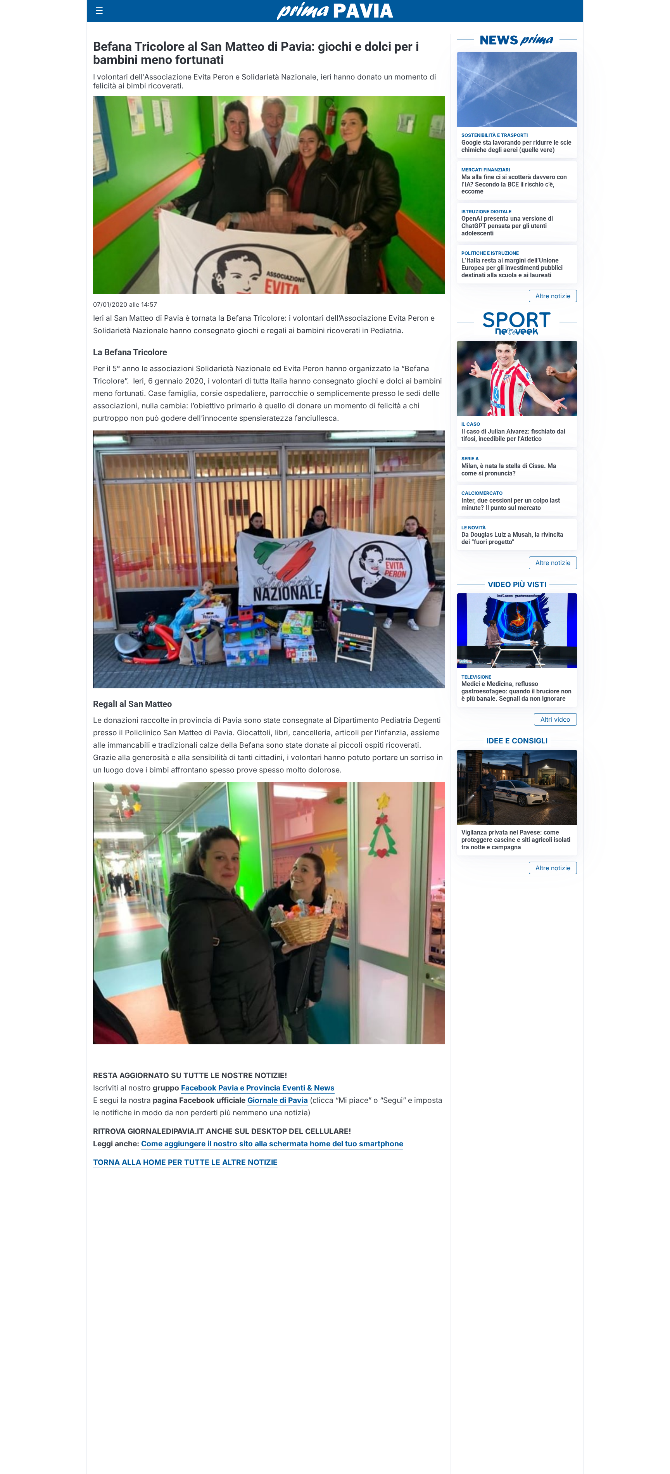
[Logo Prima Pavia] (335, 11)
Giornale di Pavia (277, 1100)
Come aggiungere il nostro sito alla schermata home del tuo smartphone (272, 1143)
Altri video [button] (555, 719)
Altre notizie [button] (552, 296)
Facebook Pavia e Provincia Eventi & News (258, 1087)
